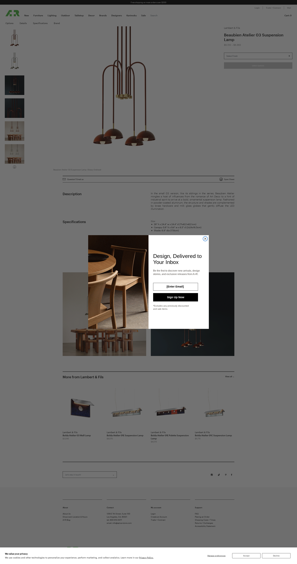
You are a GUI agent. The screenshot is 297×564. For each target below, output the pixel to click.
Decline (276, 556)
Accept (246, 556)
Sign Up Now (175, 297)
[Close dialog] (205, 238)
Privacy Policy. (146, 557)
